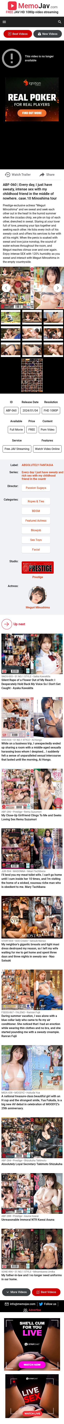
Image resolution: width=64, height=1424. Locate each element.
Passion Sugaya (36, 488)
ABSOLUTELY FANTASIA (37, 465)
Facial (36, 549)
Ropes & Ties (36, 501)
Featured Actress (35, 520)
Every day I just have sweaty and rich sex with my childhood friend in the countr (42, 476)
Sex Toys (36, 540)
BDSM (36, 511)
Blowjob (36, 530)
